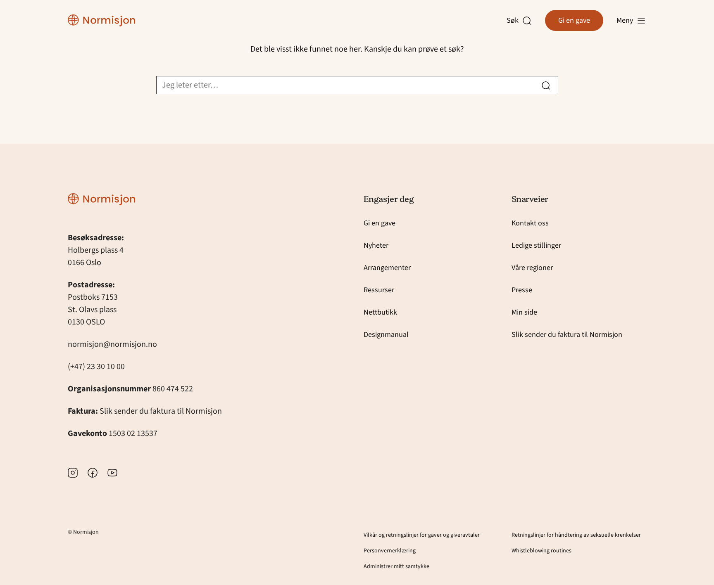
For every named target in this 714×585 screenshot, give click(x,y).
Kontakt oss (530, 223)
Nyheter (376, 245)
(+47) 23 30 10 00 (96, 366)
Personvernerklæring (390, 551)
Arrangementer (387, 268)
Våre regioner (532, 268)
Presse (522, 290)
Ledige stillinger (536, 245)
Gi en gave (574, 20)
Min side (524, 312)
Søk (514, 20)
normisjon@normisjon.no (112, 344)
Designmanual (386, 334)
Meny (624, 20)
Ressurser (379, 290)
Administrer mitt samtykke (396, 566)
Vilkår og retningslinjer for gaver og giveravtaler (422, 535)
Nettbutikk (380, 312)
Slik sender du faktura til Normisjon (161, 411)
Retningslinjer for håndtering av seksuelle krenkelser (576, 535)
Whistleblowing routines (541, 551)
